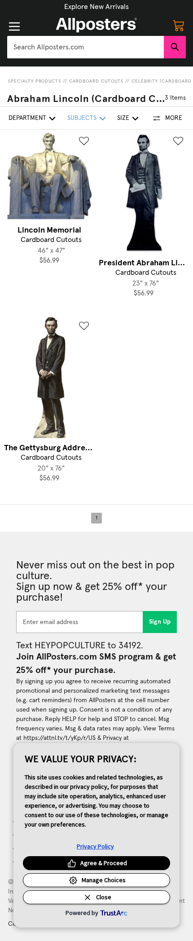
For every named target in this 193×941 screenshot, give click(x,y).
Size (123, 118)
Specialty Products (34, 81)
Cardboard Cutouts (96, 81)
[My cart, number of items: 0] (178, 25)
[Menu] (14, 26)
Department (27, 118)
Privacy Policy (95, 846)
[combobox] (85, 47)
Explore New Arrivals (96, 6)
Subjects (81, 118)
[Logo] (96, 25)
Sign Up (160, 622)
